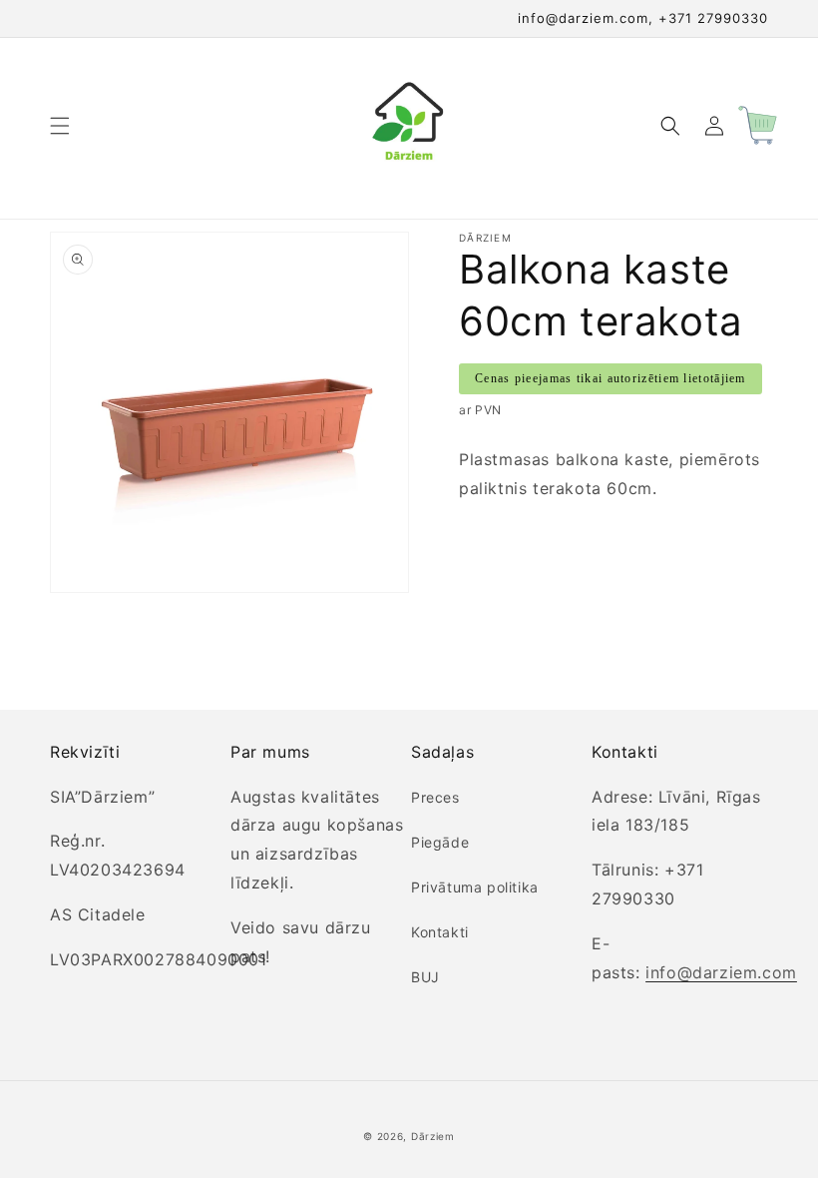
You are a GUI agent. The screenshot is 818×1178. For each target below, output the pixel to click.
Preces (435, 797)
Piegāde (440, 842)
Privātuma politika (475, 887)
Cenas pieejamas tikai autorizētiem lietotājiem (610, 378)
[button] (60, 126)
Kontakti (440, 931)
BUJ (425, 976)
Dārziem (433, 1136)
